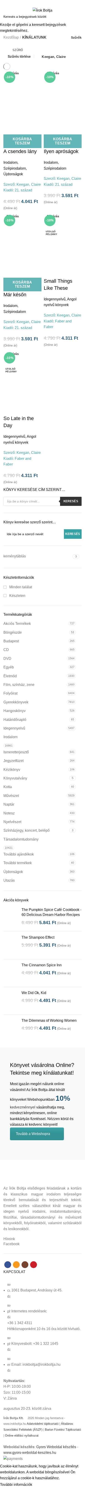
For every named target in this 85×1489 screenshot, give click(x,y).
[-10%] (63, 239)
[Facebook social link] (34, 3)
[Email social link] (40, 3)
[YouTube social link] (50, 3)
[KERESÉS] (79, 16)
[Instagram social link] (45, 3)
